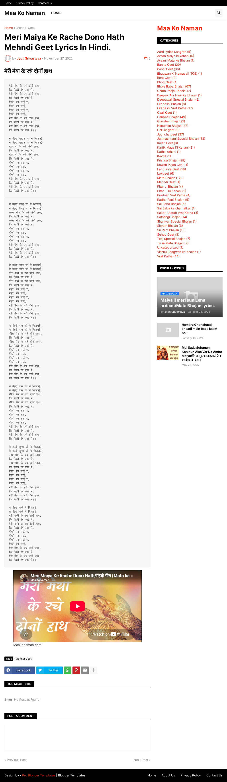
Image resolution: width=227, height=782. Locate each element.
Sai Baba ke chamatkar (176, 208)
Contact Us (45, 3)
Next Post (141, 760)
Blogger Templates (71, 775)
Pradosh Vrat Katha (173, 195)
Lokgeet (165, 173)
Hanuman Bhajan (172, 125)
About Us (168, 775)
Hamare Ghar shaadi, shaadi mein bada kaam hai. (199, 328)
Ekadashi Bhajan (171, 104)
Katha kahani (169, 151)
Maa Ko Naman (24, 13)
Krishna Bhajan (171, 160)
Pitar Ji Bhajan (170, 186)
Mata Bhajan (170, 178)
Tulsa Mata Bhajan (173, 243)
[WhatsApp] (67, 670)
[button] (219, 13)
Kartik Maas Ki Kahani (176, 147)
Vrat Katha (168, 256)
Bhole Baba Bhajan (174, 86)
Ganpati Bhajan (171, 117)
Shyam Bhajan (170, 225)
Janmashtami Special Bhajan (181, 138)
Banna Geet (169, 64)
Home (8, 3)
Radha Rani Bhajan (173, 199)
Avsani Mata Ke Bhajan (175, 60)
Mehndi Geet (25, 28)
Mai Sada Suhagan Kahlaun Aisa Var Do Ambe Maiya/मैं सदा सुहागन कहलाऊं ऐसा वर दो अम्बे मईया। (202, 354)
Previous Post (17, 760)
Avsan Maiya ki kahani (175, 56)
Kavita (164, 156)
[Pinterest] (76, 670)
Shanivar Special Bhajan (177, 221)
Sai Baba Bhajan (171, 204)
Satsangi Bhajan (172, 217)
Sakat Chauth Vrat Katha (177, 213)
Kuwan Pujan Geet (172, 165)
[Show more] (93, 670)
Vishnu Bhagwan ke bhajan (179, 252)
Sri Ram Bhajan (171, 230)
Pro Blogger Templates (38, 775)
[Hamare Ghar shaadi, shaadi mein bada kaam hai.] (168, 330)
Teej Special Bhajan (173, 239)
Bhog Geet (167, 82)
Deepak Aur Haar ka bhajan (179, 95)
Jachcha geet (170, 134)
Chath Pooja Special (174, 91)
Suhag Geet (168, 234)
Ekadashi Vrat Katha (175, 108)
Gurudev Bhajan (171, 121)
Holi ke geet (168, 130)
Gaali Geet (167, 112)
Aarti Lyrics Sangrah (174, 52)
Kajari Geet (167, 143)
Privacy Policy (25, 3)
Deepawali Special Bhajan (178, 99)
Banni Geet (168, 69)
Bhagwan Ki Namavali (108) (179, 73)
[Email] (85, 670)
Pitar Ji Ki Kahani (171, 191)
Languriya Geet (171, 169)
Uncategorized (170, 247)
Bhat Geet (166, 78)
